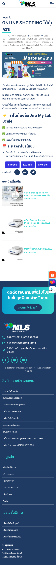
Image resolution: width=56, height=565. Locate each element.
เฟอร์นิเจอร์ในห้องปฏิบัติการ (14, 405)
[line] (14, 360)
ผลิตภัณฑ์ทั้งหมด (9, 467)
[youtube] (23, 360)
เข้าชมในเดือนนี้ (16, 553)
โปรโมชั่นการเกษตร (10, 530)
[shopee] (52, 274)
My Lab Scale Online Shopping (40, 39)
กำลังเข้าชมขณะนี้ (13, 549)
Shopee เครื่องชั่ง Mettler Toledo (16, 42)
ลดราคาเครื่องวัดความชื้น (39, 42)
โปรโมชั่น (6, 17)
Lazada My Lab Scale (18, 39)
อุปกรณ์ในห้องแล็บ (10, 391)
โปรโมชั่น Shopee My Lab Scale (32, 45)
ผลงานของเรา (8, 481)
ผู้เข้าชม (9, 545)
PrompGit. (28, 371)
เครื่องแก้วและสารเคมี (12, 411)
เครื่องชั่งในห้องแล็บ (11, 418)
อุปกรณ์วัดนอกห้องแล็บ (12, 398)
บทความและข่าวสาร (10, 487)
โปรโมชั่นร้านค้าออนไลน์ (12, 537)
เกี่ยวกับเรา (7, 494)
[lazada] (52, 282)
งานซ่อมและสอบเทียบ (11, 425)
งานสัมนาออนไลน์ (10, 432)
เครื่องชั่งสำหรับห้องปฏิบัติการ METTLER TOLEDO (23, 438)
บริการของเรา (8, 474)
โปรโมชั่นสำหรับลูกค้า (11, 523)
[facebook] (5, 360)
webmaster (34, 36)
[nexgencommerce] (52, 289)
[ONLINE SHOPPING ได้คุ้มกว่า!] (28, 64)
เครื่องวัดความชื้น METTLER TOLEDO (18, 445)
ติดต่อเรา (6, 501)
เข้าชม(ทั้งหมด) (17, 557)
